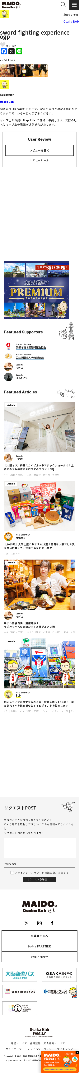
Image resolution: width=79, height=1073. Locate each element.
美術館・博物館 (51, 474)
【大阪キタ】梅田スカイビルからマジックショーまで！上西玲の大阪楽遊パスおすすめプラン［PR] (39, 467)
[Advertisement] (39, 212)
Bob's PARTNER (39, 946)
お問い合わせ (39, 957)
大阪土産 (15, 553)
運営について (19, 1043)
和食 (66, 632)
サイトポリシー (15, 1049)
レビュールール (39, 160)
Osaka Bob (71, 21)
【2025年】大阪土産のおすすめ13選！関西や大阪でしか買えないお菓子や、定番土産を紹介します (39, 546)
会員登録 (35, 1043)
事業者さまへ (39, 936)
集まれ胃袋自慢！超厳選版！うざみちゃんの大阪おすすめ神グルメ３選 (29, 625)
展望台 (37, 474)
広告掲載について (54, 1043)
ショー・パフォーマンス (55, 711)
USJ (6, 711)
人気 (29, 474)
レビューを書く (39, 150)
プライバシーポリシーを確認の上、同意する (42, 872)
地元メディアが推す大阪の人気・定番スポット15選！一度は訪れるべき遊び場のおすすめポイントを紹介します (39, 703)
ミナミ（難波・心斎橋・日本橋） (44, 632)
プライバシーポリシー (40, 1049)
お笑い (14, 711)
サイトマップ (65, 1049)
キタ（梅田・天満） (14, 474)
